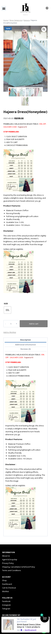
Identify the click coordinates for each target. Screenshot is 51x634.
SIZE (6, 303)
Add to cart (33, 323)
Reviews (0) (26, 349)
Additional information (25, 344)
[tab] (25, 340)
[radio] (7, 310)
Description (25, 340)
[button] (3, 8)
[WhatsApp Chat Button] (44, 629)
